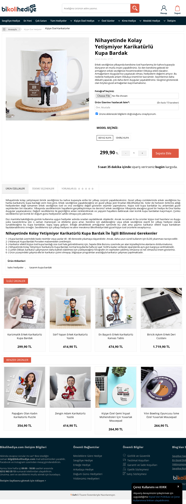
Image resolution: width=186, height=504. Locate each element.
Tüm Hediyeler (58, 20)
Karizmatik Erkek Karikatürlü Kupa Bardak (24, 336)
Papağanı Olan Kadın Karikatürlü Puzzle (24, 415)
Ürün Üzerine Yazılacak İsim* (112, 102)
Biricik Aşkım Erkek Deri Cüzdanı (161, 336)
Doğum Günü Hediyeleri (87, 474)
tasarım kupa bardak (40, 267)
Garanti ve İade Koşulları (142, 465)
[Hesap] (164, 7)
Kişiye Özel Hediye (84, 20)
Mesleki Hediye (151, 20)
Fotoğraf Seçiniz (104, 91)
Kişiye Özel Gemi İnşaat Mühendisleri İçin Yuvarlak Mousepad (116, 417)
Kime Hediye (129, 20)
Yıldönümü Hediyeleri (86, 478)
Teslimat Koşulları (138, 460)
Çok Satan (41, 20)
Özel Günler (108, 20)
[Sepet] (177, 7)
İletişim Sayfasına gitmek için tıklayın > (23, 480)
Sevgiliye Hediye (11, 20)
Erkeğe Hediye (81, 465)
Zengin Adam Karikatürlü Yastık (70, 415)
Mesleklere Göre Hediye (87, 456)
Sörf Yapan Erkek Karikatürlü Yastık (70, 336)
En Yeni (28, 20)
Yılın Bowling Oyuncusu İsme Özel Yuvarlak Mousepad (161, 415)
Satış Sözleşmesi (137, 474)
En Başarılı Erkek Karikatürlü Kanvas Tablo (116, 336)
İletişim (171, 20)
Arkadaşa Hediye (83, 469)
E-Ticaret (81, 494)
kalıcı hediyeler (15, 267)
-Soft (73, 494)
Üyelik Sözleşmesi (138, 469)
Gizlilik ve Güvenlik (138, 456)
